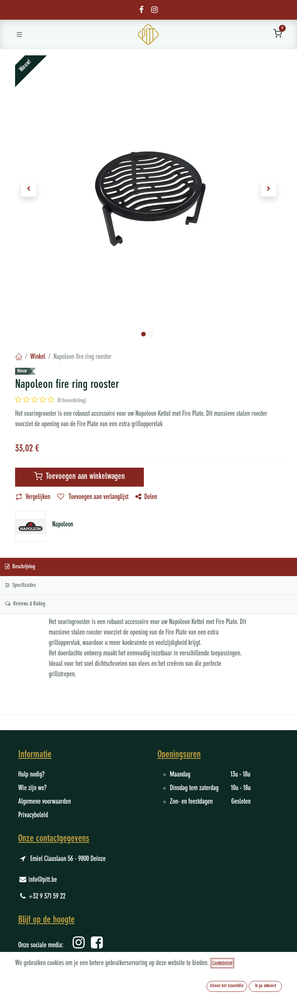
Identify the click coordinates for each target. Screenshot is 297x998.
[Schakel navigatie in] (19, 34)
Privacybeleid (33, 815)
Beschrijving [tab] (23, 566)
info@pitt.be (43, 879)
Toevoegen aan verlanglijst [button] (97, 497)
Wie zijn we (31, 788)
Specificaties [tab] (23, 585)
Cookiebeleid (222, 963)
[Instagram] (154, 9)
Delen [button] (150, 497)
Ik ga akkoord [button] (265, 986)
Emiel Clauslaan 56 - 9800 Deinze (68, 859)
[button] (28, 189)
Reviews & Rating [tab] (28, 604)
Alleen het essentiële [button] (227, 986)
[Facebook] (141, 9)
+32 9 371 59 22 (47, 896)
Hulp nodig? (31, 774)
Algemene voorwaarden (44, 801)
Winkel (37, 356)
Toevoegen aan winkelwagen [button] (84, 477)
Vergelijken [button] (38, 497)
